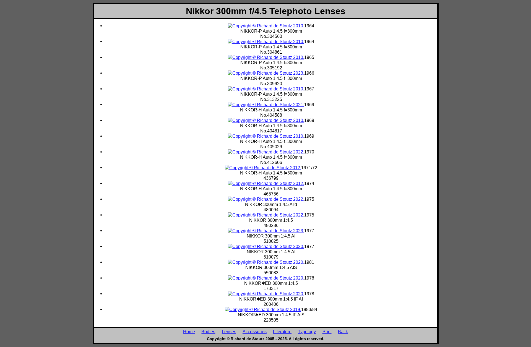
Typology (307, 331)
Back (343, 331)
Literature (282, 331)
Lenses (229, 331)
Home (189, 331)
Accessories (255, 331)
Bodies (208, 331)
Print (327, 331)
